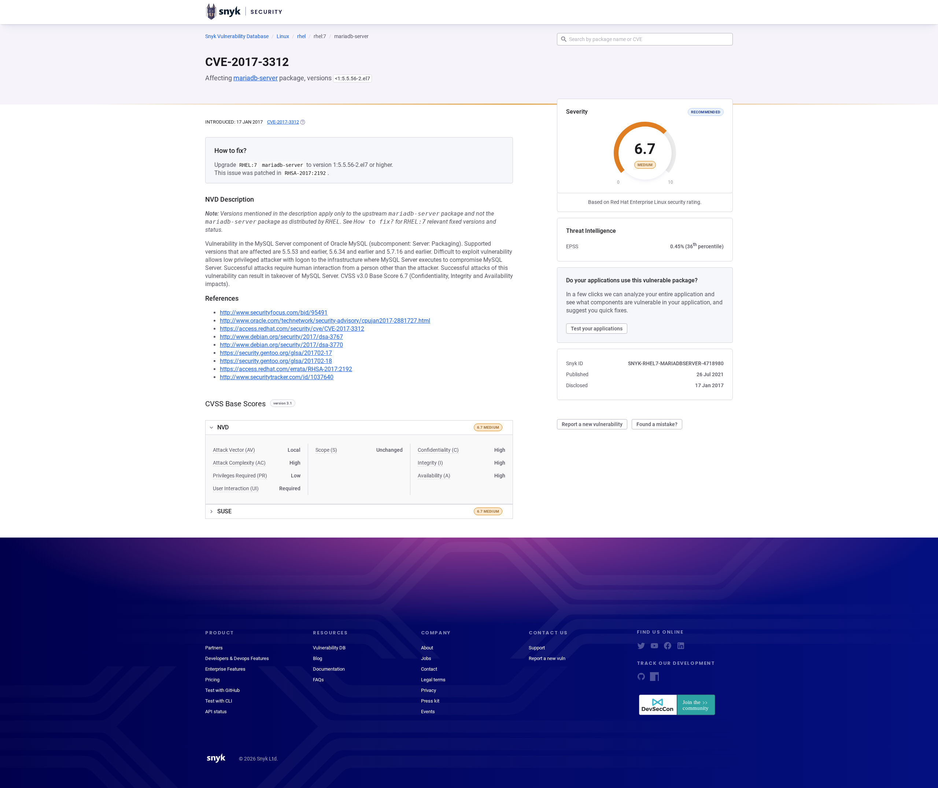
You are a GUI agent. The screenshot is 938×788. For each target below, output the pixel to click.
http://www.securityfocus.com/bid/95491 (274, 312)
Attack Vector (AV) (234, 450)
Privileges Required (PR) (240, 476)
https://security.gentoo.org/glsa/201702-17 (276, 352)
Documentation (329, 669)
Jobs (426, 658)
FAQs (318, 679)
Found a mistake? (656, 424)
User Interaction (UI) (236, 488)
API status (216, 711)
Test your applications (597, 328)
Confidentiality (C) (438, 450)
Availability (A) (434, 476)
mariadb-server (255, 78)
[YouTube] (654, 648)
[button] (359, 428)
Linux (283, 36)
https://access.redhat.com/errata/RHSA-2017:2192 (286, 369)
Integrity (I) (430, 463)
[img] (302, 122)
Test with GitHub (222, 690)
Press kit (430, 701)
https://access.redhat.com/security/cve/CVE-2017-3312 (292, 328)
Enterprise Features (225, 669)
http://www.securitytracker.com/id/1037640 (276, 377)
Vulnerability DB (329, 647)
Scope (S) (326, 450)
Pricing (212, 679)
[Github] (641, 678)
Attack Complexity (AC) (239, 463)
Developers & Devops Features (237, 658)
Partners (214, 647)
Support (537, 647)
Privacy (428, 690)
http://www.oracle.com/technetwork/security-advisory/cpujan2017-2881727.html (325, 320)
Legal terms (433, 679)
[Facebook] (667, 648)
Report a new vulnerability (592, 424)
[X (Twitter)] (641, 648)
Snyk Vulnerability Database (237, 36)
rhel (301, 36)
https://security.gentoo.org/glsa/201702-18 (276, 361)
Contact (429, 669)
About (427, 647)
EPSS (572, 246)
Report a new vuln (547, 658)
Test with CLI (218, 701)
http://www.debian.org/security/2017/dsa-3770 (281, 344)
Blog (317, 658)
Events (428, 711)
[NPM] (654, 678)
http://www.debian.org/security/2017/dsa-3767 (281, 336)
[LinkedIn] (680, 648)
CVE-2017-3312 (283, 122)
